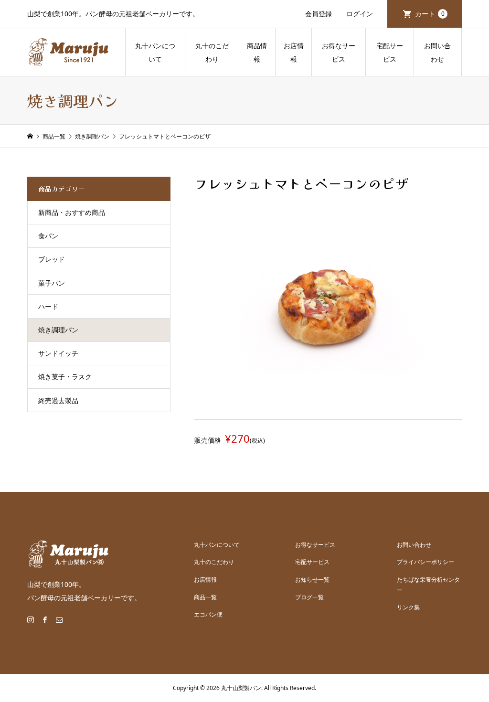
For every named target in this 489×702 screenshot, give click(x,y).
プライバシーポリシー (425, 562)
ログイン (359, 13)
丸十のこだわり (212, 52)
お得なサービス (338, 52)
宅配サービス (389, 52)
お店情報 (294, 52)
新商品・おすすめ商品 (71, 212)
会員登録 (318, 13)
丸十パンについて (155, 52)
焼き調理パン (58, 329)
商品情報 (257, 52)
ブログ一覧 (309, 597)
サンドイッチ (58, 353)
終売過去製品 (58, 400)
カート (430, 13)
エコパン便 (208, 614)
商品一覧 (205, 597)
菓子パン (51, 282)
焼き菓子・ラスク (65, 376)
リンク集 (408, 607)
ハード (48, 306)
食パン (48, 235)
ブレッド (51, 259)
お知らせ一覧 (312, 579)
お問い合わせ (437, 52)
